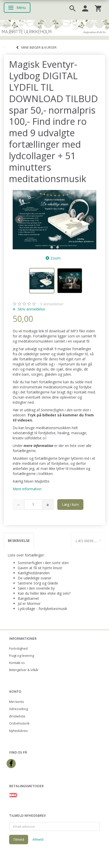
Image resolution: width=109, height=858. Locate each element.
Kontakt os (17, 663)
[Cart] (98, 8)
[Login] (85, 8)
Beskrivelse (19, 540)
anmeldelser (51, 304)
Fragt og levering (21, 655)
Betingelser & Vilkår (24, 670)
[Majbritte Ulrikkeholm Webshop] (54, 27)
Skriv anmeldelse (31, 309)
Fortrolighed (18, 648)
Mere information (27, 488)
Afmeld (37, 839)
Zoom (55, 258)
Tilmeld (18, 839)
